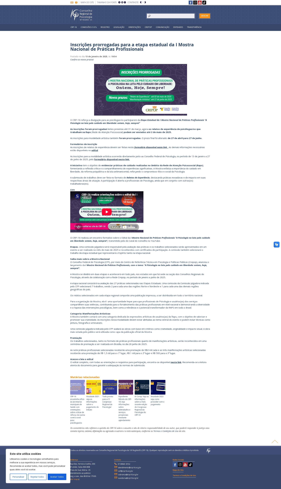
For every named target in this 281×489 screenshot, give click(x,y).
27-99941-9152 (124, 464)
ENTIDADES (178, 27)
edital (94, 150)
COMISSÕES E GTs (89, 27)
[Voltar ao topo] (274, 441)
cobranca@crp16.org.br (128, 474)
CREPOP (148, 27)
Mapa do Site (87, 2)
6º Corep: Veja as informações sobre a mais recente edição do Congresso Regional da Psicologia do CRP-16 (142, 405)
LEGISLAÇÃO (119, 27)
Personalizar (18, 476)
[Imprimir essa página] (76, 3)
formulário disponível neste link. (112, 159)
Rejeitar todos (37, 476)
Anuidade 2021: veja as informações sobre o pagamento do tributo (92, 403)
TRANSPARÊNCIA (194, 27)
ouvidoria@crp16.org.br (128, 478)
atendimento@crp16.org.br (129, 467)
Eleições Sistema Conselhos (83, 33)
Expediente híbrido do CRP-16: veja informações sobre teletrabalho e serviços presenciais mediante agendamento (125, 408)
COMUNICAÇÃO (162, 27)
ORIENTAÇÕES (134, 27)
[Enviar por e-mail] (71, 3)
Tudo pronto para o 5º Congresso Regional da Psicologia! (107, 401)
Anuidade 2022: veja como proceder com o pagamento (157, 400)
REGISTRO (105, 27)
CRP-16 (74, 27)
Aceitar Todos (57, 476)
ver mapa (75, 479)
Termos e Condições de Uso (165, 431)
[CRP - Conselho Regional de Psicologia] (81, 15)
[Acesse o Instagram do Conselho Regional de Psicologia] (195, 3)
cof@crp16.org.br (125, 471)
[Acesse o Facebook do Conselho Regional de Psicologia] (191, 3)
